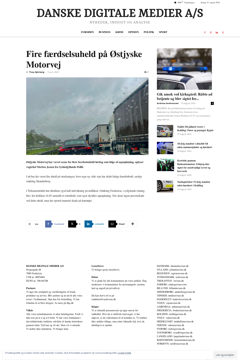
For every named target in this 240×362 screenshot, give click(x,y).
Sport (163, 32)
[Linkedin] (216, 32)
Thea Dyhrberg (36, 72)
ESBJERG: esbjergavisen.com (172, 284)
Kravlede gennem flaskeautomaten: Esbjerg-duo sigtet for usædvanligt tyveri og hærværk (193, 166)
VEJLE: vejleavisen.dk (168, 317)
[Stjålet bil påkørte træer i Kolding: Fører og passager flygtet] (165, 131)
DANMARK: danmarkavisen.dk (173, 266)
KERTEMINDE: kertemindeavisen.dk (176, 340)
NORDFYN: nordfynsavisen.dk (172, 343)
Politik (149, 32)
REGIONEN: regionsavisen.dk (172, 273)
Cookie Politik (124, 352)
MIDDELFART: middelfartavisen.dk (175, 321)
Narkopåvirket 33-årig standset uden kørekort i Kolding (193, 183)
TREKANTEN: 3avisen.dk (170, 280)
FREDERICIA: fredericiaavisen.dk (174, 310)
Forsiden (87, 32)
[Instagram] (210, 32)
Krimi (119, 32)
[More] (133, 224)
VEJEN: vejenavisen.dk (168, 303)
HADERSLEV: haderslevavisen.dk (174, 299)
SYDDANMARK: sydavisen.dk (172, 277)
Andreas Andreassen (168, 103)
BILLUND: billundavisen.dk (171, 288)
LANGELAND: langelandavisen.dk (174, 336)
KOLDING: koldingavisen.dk (171, 314)
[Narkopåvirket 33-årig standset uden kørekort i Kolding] (165, 186)
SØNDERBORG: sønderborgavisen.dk (176, 291)
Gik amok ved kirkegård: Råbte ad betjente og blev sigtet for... (184, 96)
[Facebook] (204, 32)
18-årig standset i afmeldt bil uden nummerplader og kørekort (194, 145)
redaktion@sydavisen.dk (104, 299)
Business (105, 32)
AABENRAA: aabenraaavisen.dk (173, 306)
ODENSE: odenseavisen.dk (170, 325)
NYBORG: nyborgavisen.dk (171, 328)
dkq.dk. (70, 303)
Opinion (133, 32)
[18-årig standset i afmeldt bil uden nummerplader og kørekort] (165, 148)
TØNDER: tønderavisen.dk (170, 295)
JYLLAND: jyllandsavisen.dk (171, 269)
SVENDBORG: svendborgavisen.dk (175, 332)
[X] (222, 32)
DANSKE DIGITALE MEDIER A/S (45, 266)
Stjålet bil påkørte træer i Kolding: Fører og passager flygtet (195, 128)
